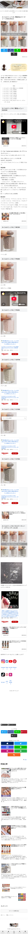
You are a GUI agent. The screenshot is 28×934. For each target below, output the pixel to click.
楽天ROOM (10, 681)
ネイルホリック (13, 724)
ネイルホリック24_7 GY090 (10, 96)
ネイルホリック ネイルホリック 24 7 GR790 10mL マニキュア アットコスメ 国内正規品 (9, 397)
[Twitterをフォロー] (20, 743)
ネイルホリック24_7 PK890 (10, 91)
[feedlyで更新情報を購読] (20, 751)
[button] (25, 418)
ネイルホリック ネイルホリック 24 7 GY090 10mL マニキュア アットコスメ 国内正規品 (9, 447)
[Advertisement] (14, 706)
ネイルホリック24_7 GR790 (10, 95)
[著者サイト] (7, 743)
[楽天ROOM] (7, 751)
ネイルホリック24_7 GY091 (10, 98)
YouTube (19, 64)
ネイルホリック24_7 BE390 (10, 89)
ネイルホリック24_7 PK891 (10, 93)
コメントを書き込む (14, 910)
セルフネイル (4, 724)
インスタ (13, 64)
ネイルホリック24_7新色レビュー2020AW (13, 88)
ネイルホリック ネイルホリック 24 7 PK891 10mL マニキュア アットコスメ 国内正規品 (10, 348)
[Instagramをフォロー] (7, 747)
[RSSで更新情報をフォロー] (14, 754)
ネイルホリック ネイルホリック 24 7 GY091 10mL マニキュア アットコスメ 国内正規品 (9, 496)
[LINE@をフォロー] (20, 747)
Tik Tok (2, 682)
